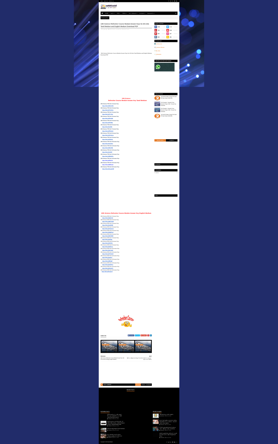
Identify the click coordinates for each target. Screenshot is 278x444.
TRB (118, 13)
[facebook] (169, 1)
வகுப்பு (112, 13)
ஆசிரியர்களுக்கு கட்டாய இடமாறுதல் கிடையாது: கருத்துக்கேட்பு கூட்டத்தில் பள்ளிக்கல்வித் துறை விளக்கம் (114, 416)
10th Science (112, 29)
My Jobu (158, 50)
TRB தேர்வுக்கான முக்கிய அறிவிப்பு (166, 414)
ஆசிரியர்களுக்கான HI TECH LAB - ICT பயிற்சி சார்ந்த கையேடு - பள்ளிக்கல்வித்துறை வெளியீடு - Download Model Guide (116, 423)
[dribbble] (173, 1)
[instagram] (175, 1)
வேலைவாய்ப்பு (150, 13)
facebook (148, 384)
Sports (157, 172)
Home (102, 1)
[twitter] (171, 1)
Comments (171, 140)
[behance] (177, 1)
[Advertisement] (151, 9)
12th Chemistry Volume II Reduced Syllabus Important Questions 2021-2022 (108, 348)
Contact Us (111, 1)
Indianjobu (158, 54)
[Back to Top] (177, 442)
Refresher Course (125, 29)
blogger (138, 384)
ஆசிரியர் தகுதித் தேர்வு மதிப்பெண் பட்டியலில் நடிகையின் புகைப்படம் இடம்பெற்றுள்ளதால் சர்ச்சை (168, 435)
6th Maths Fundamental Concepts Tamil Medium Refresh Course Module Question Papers (143, 348)
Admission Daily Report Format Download (116, 428)
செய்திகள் (142, 13)
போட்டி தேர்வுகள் (132, 13)
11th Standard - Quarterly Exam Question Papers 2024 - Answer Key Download (168, 110)
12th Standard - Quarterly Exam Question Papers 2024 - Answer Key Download (168, 104)
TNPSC (124, 13)
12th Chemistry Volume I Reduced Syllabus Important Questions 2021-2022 (125, 348)
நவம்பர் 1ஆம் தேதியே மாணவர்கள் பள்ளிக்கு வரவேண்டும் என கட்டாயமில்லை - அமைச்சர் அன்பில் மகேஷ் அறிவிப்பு (168, 422)
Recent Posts (160, 140)
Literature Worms (160, 47)
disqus (143, 384)
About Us (106, 1)
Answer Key (118, 29)
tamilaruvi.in (159, 43)
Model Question (105, 344)
